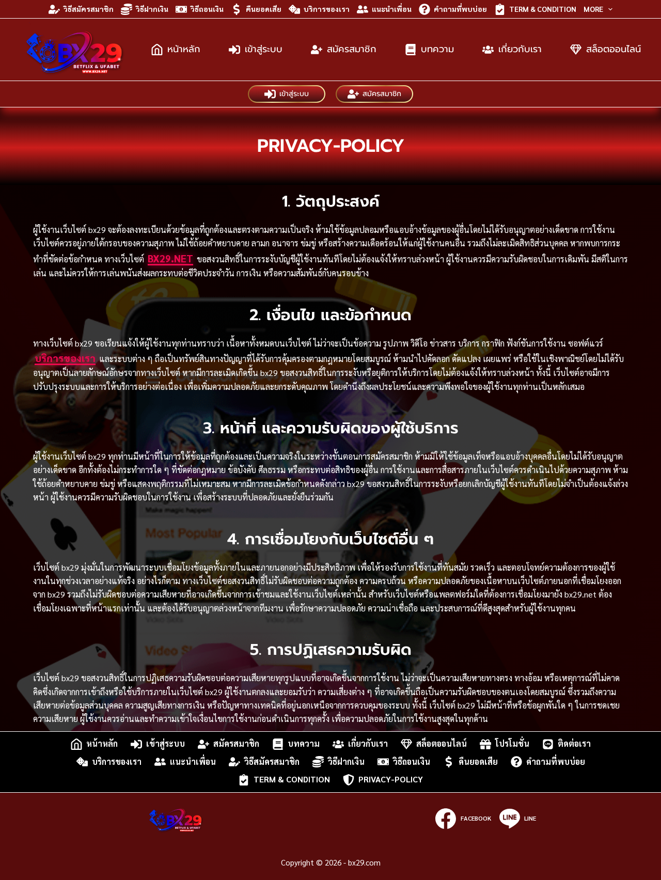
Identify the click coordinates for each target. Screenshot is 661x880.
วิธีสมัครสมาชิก (89, 8)
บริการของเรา (327, 8)
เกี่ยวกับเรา (520, 49)
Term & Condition (542, 8)
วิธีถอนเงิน (207, 8)
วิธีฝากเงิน (152, 8)
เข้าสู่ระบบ (263, 49)
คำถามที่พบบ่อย (460, 8)
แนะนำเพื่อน (392, 8)
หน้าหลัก (183, 49)
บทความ (437, 49)
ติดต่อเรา (574, 743)
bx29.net (170, 258)
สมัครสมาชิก (351, 49)
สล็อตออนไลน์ (613, 49)
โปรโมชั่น (512, 743)
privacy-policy (390, 779)
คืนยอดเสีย (263, 8)
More (593, 8)
